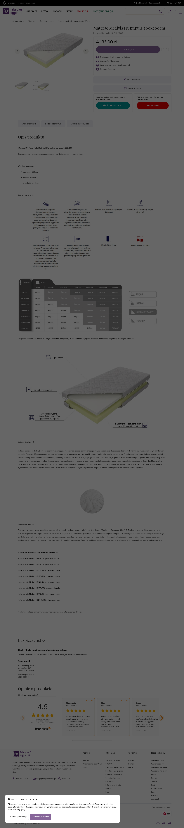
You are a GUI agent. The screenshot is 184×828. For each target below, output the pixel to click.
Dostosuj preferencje (18, 817)
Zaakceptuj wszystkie (40, 817)
